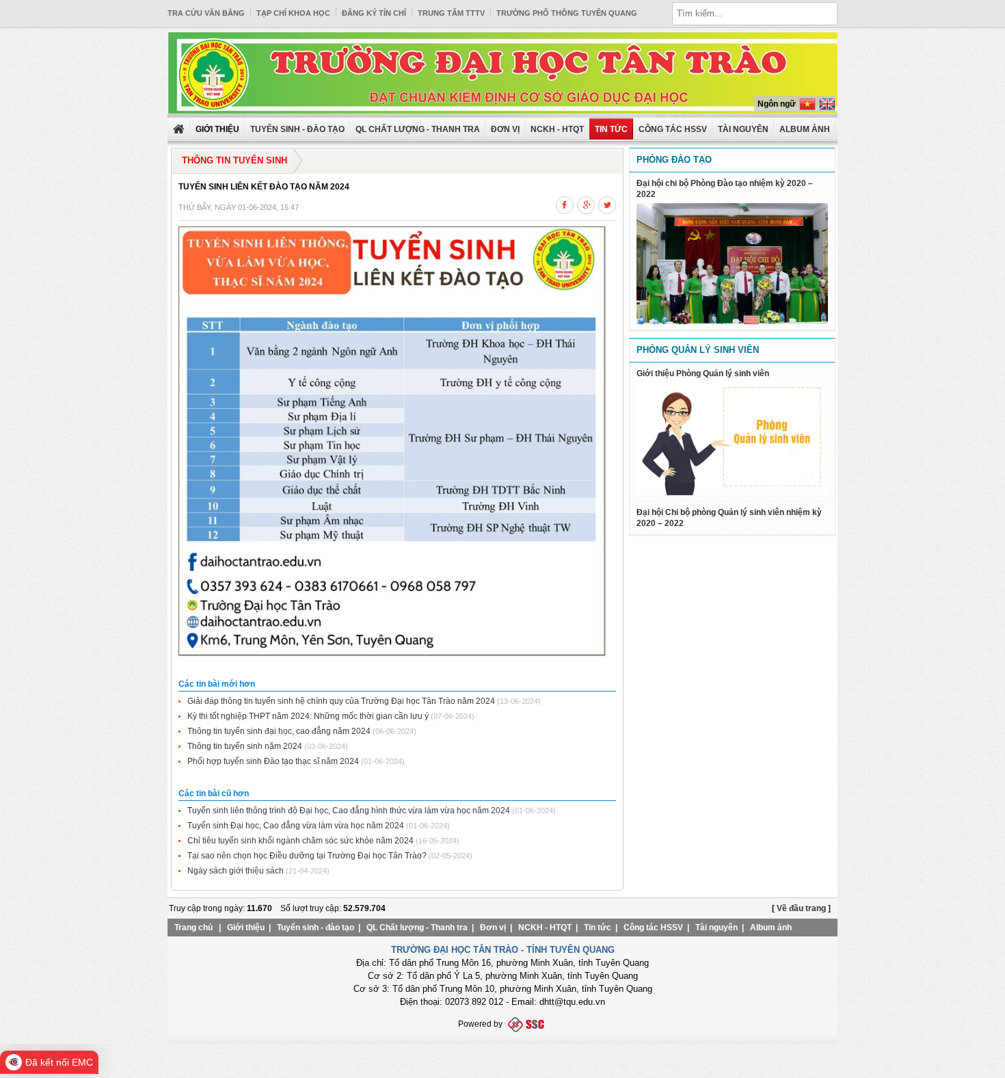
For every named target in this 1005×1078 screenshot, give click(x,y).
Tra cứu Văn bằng (206, 13)
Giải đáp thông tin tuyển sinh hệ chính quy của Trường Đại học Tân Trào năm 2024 (341, 701)
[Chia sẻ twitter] (607, 203)
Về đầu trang (801, 908)
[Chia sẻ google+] (586, 203)
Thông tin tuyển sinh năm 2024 (244, 746)
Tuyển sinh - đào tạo (297, 129)
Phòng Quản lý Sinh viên (697, 350)
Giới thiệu (246, 927)
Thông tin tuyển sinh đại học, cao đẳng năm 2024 (279, 731)
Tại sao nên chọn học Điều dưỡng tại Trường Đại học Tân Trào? (307, 855)
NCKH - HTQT (557, 129)
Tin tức (611, 129)
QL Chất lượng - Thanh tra (418, 129)
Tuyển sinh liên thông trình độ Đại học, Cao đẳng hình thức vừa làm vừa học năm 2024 (348, 810)
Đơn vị (505, 129)
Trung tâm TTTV (451, 13)
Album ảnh (771, 927)
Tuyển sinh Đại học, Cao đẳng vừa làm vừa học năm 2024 (295, 825)
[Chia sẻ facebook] (565, 203)
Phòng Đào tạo (674, 160)
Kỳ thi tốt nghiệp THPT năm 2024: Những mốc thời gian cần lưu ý (308, 716)
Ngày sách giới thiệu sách (235, 871)
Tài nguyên (743, 129)
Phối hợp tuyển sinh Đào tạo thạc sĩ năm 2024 (273, 761)
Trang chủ (193, 927)
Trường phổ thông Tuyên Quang (566, 13)
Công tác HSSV (673, 129)
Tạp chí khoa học (293, 13)
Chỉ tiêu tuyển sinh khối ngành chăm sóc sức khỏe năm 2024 (300, 840)
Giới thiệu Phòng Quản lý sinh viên (702, 373)
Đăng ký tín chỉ (374, 13)
